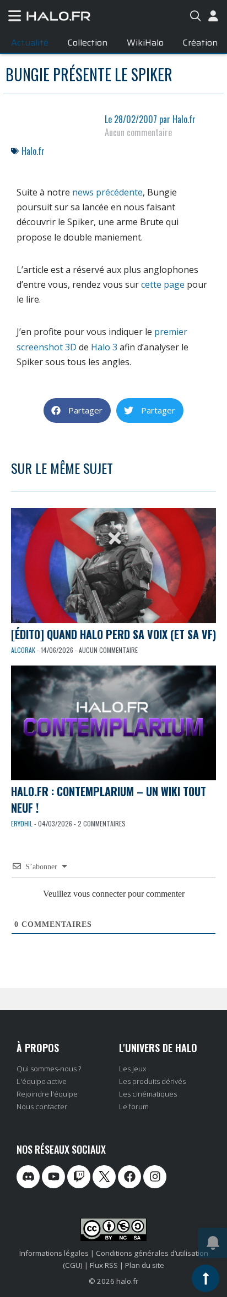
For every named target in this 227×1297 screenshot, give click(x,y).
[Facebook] (129, 1176)
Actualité (29, 42)
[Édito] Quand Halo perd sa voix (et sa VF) (113, 634)
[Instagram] (154, 1176)
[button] (77, 410)
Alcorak (23, 650)
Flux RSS (104, 1265)
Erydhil (22, 823)
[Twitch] (78, 1176)
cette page (163, 284)
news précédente (107, 192)
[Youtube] (53, 1176)
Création (200, 42)
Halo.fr (33, 151)
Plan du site (144, 1265)
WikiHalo (145, 42)
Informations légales (54, 1253)
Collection (87, 42)
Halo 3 (104, 347)
